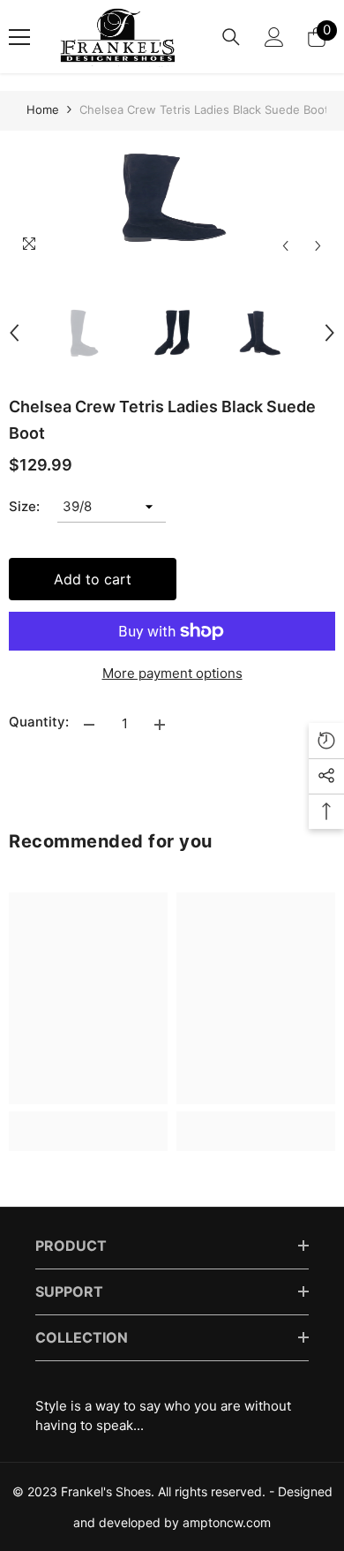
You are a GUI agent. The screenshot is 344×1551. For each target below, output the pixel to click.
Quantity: (39, 721)
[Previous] (285, 245)
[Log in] (274, 37)
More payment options (172, 673)
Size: (24, 506)
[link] (88, 1121)
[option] (172, 197)
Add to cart (92, 579)
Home (42, 109)
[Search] (231, 37)
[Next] (318, 245)
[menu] (19, 37)
